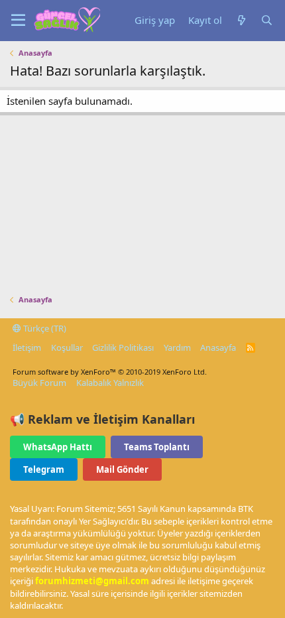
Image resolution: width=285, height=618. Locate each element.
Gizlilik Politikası (123, 347)
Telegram (43, 469)
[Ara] (266, 20)
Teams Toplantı (157, 447)
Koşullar (67, 347)
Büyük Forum (39, 383)
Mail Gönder (122, 469)
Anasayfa (218, 347)
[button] (18, 20)
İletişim (27, 347)
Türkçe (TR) (43, 328)
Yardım (177, 347)
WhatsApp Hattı (57, 447)
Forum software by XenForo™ (110, 372)
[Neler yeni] (241, 20)
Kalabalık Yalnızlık (110, 383)
